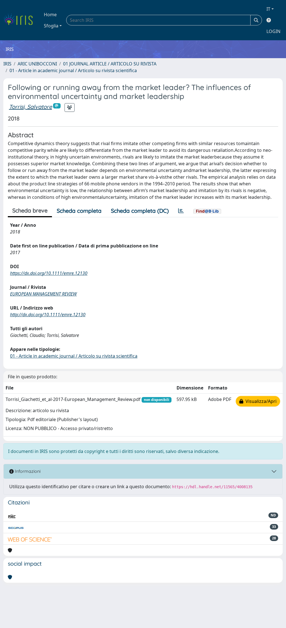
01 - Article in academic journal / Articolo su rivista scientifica (73, 70)
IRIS (7, 64)
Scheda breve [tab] (29, 210)
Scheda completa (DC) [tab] (140, 210)
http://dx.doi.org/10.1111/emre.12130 (47, 314)
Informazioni (27, 471)
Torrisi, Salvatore (30, 106)
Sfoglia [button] (51, 26)
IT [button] (268, 9)
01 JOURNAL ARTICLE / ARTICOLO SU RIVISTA (109, 64)
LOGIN (273, 31)
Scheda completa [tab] (79, 210)
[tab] (181, 211)
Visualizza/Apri (260, 401)
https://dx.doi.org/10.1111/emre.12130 (48, 273)
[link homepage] (20, 20)
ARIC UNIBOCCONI (37, 64)
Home (50, 14)
